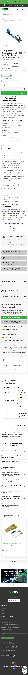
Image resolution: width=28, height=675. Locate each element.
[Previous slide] (3, 5)
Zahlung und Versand (6, 629)
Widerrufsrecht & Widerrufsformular (10, 624)
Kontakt (3, 632)
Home (3, 19)
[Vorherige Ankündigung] (2, 1)
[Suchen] (25, 14)
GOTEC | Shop (18, 672)
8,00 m (16, 81)
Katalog (3, 613)
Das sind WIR (4, 608)
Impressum (4, 619)
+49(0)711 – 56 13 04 (8, 642)
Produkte (3, 610)
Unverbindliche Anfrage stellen (11, 317)
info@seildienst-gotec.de (10, 650)
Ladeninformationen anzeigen (15, 244)
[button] (26, 9)
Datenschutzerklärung (7, 622)
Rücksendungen (5, 634)
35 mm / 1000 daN (7, 75)
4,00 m (4, 81)
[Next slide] (24, 5)
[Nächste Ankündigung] (25, 1)
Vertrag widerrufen (8, 638)
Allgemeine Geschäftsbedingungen (10, 627)
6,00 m (10, 81)
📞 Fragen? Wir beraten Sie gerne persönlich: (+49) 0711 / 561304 (11, 322)
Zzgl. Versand (15, 65)
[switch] (25, 672)
